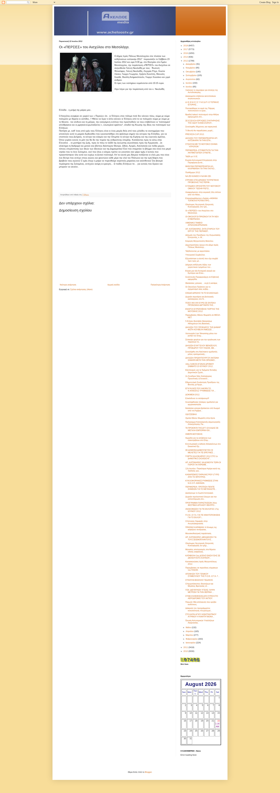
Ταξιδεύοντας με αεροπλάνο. (197, 251)
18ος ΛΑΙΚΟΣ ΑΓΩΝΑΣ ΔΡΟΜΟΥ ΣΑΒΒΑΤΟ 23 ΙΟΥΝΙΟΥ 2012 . (199, 365)
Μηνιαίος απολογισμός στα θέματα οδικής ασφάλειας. (200, 550)
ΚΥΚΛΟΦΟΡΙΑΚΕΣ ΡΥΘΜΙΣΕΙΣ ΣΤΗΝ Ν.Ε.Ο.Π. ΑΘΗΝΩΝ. (201, 482)
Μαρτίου (190, 635)
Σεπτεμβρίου (191, 75)
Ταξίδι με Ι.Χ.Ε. (191, 156)
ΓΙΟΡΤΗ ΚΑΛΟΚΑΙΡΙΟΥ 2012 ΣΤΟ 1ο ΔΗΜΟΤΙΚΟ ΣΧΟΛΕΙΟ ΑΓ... (201, 457)
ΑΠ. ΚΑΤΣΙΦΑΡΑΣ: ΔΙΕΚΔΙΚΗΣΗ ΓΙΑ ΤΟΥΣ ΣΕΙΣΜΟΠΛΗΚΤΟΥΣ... (200, 538)
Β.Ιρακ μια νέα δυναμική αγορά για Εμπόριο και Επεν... (200, 272)
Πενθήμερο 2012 (192, 172)
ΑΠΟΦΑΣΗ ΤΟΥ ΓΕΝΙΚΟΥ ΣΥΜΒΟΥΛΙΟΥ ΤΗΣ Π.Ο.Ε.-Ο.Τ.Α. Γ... (202, 575)
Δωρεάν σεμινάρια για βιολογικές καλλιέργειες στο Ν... (199, 298)
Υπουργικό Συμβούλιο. (195, 255)
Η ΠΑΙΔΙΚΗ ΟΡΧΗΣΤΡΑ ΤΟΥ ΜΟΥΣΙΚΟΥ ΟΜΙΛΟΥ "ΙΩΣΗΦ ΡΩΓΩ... (203, 187)
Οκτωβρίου (191, 72)
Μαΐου (189, 627)
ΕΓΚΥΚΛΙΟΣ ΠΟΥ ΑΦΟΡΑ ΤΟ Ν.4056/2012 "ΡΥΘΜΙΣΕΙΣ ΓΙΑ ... (200, 389)
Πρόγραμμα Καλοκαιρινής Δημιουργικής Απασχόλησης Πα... (202, 423)
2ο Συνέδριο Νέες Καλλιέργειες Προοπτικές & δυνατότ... (198, 377)
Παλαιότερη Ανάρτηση (160, 285)
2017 (185, 49)
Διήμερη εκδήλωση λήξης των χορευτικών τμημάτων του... (198, 266)
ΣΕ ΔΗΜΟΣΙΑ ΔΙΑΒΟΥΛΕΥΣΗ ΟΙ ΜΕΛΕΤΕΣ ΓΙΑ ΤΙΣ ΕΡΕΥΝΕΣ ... (200, 451)
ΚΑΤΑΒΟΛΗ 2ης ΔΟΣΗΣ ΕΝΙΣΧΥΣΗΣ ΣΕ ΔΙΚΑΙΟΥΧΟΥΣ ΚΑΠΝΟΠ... (202, 557)
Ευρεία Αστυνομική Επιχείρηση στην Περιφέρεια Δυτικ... (201, 161)
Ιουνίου (189, 87)
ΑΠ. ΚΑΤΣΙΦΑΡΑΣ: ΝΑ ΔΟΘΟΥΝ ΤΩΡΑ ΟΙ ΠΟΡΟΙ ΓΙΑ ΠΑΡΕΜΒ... (203, 463)
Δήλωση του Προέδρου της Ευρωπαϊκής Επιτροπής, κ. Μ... (203, 236)
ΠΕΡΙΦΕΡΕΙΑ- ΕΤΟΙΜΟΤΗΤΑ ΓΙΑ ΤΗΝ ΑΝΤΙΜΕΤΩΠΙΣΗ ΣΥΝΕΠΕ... (201, 151)
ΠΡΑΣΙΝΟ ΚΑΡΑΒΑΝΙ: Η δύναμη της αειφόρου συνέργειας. (201, 528)
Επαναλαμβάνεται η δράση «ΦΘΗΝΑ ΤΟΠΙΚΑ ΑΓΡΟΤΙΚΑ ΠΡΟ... (201, 199)
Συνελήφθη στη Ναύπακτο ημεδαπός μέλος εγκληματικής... (201, 353)
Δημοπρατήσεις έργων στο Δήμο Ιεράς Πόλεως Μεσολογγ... (201, 246)
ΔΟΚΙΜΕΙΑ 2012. (192, 395)
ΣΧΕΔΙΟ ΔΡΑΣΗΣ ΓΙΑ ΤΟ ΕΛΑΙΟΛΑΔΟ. (202, 293)
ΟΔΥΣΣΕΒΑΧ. (191, 414)
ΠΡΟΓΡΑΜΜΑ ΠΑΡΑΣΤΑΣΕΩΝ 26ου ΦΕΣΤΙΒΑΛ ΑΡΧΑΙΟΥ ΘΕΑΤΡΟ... (201, 504)
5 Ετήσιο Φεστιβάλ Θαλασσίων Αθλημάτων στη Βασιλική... (198, 322)
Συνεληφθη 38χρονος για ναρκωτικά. (201, 127)
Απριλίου (190, 631)
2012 (185, 61)
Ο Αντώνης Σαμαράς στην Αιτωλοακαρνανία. (196, 522)
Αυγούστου (191, 79)
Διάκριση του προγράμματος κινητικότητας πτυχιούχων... (198, 609)
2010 (185, 651)
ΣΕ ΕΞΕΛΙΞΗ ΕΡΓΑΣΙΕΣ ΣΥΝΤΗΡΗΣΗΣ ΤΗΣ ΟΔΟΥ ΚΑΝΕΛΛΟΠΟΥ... (202, 122)
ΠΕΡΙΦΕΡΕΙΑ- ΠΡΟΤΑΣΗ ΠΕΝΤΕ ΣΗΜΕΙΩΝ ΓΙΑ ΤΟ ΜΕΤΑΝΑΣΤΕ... (200, 488)
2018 (185, 45)
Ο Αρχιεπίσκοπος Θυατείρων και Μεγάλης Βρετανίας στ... (199, 585)
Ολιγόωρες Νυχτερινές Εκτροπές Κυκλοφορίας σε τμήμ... (199, 544)
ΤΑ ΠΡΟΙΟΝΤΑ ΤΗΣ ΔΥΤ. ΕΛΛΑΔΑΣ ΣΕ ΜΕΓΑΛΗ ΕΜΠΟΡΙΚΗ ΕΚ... (201, 429)
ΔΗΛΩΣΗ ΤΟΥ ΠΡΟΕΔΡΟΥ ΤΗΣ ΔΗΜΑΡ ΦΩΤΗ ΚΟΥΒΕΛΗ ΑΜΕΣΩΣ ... (203, 328)
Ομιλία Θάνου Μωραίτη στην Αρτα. (200, 418)
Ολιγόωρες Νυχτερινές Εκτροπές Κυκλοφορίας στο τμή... (199, 205)
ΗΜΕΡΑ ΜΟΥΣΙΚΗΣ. (194, 434)
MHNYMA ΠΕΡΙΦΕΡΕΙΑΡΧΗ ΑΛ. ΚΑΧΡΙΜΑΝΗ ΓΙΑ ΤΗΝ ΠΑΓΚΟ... (200, 167)
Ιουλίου (189, 83)
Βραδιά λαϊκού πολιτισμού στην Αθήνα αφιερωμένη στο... (202, 115)
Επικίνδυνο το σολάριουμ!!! (197, 398)
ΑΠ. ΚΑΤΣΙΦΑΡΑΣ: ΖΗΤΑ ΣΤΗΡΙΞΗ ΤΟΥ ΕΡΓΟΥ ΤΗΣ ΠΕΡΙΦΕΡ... (202, 230)
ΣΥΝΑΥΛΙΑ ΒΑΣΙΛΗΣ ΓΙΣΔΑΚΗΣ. (199, 580)
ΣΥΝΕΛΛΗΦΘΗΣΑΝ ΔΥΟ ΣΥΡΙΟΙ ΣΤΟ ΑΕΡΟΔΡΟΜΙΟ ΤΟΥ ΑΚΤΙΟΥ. (201, 597)
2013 (185, 57)
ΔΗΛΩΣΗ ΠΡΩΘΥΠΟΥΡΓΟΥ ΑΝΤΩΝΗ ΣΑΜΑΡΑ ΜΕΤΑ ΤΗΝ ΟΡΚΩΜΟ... (202, 359)
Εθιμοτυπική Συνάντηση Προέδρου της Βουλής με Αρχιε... (202, 383)
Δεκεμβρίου (191, 64)
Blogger (148, 772)
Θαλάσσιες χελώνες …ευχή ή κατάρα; (201, 283)
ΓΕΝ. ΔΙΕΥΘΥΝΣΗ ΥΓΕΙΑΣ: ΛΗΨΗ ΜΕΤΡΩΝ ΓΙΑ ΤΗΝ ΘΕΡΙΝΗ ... (200, 591)
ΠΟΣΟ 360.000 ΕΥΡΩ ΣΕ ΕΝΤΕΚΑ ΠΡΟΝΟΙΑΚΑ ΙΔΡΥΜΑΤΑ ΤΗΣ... (200, 304)
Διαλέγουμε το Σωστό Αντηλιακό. (199, 493)
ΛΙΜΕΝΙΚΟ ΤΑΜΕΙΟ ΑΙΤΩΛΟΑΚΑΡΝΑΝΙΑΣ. (196, 224)
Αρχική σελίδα (113, 285)
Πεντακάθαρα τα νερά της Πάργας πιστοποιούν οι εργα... (200, 109)
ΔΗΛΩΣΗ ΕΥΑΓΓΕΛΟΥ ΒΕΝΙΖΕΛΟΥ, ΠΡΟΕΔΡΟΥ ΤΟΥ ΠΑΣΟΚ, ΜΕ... (201, 346)
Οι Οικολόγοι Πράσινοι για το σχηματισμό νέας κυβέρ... (197, 288)
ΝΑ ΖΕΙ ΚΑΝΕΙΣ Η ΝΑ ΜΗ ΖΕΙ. (198, 176)
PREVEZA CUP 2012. (194, 134)
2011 (185, 647)
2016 (185, 53)
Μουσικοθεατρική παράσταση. (198, 533)
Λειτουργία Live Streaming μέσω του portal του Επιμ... (201, 334)
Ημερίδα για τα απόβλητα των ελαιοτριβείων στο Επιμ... (198, 439)
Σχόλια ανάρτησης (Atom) (81, 289)
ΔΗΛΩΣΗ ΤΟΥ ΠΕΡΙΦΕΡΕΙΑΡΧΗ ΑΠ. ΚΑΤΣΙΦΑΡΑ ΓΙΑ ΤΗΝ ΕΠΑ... (201, 139)
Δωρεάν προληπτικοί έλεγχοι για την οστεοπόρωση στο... (201, 498)
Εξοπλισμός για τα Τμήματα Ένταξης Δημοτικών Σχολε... (201, 371)
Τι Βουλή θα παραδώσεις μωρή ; (199, 130)
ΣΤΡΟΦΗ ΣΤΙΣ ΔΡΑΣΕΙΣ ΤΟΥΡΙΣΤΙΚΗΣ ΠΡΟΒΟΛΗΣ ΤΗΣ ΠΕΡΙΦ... (202, 181)
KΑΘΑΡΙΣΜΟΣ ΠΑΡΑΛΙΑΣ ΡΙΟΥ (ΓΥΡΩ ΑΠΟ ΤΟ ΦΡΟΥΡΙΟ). (202, 475)
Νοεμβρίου (191, 68)
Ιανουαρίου (191, 643)
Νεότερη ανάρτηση (68, 285)
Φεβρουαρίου (192, 639)
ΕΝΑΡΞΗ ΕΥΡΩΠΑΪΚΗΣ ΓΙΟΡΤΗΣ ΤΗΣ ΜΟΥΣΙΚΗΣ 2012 (202, 310)
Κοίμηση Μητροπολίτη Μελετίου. (199, 241)
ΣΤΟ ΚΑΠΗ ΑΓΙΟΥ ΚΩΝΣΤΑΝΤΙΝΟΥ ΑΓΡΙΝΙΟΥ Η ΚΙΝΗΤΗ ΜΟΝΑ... (200, 615)
